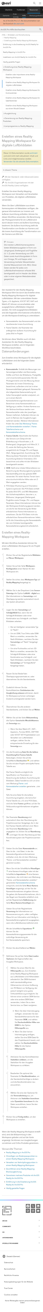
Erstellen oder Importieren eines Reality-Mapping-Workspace (20, 76)
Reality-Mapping (10, 38)
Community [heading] (6, 1226)
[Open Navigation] (40, 3)
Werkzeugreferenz (36, 16)
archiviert (33, 153)
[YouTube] (38, 1211)
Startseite (6, 16)
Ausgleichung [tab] (10, 113)
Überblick (8, 10)
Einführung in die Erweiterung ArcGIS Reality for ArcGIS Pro (21, 46)
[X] (33, 1206)
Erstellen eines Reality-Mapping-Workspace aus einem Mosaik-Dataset (21, 107)
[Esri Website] (6, 3)
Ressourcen (34, 10)
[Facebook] (28, 1206)
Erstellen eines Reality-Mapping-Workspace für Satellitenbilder (23, 99)
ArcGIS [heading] (4, 1221)
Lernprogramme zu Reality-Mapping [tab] (19, 126)
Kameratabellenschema (15, 432)
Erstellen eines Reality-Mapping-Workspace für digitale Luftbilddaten (23, 83)
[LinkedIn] (38, 1206)
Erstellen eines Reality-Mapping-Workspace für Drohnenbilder (23, 91)
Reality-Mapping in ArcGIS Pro (14, 52)
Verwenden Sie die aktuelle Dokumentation (21, 162)
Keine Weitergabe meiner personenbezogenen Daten (22, 1302)
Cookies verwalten (11, 1295)
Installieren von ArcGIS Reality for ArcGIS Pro (19, 57)
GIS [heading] (3, 1232)
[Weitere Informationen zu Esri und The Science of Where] (6, 1211)
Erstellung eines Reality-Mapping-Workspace (20, 41)
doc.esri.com (18, 24)
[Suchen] (34, 3)
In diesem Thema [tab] (10, 170)
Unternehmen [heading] (7, 1237)
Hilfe (24, 16)
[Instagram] (33, 1211)
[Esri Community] (28, 1211)
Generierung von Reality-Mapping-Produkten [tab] (17, 119)
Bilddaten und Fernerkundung (19, 35)
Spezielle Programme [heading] (10, 1243)
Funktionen (21, 10)
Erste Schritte (16, 15)
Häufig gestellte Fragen (11, 62)
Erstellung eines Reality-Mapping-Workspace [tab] (17, 68)
